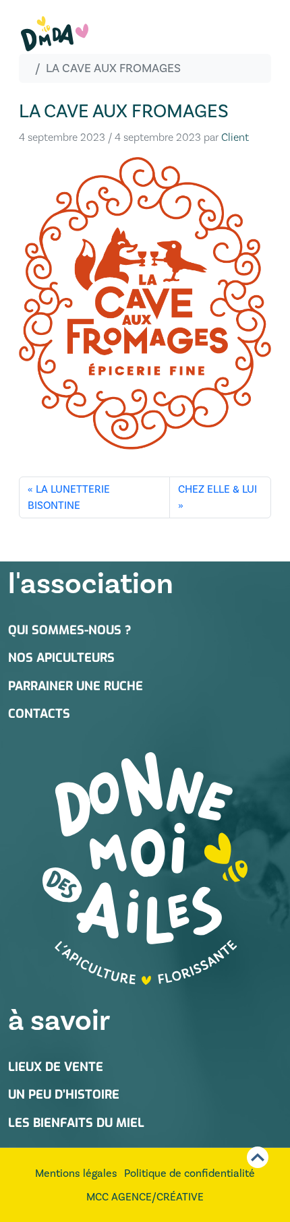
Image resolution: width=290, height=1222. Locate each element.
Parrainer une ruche (75, 686)
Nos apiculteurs (61, 658)
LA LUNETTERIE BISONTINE (69, 497)
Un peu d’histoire (63, 1095)
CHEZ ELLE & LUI (217, 489)
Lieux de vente (55, 1067)
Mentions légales (76, 1173)
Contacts (39, 714)
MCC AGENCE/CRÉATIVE (145, 1196)
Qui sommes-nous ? (70, 630)
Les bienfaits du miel (76, 1123)
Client (235, 137)
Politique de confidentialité (189, 1173)
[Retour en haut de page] (257, 1157)
